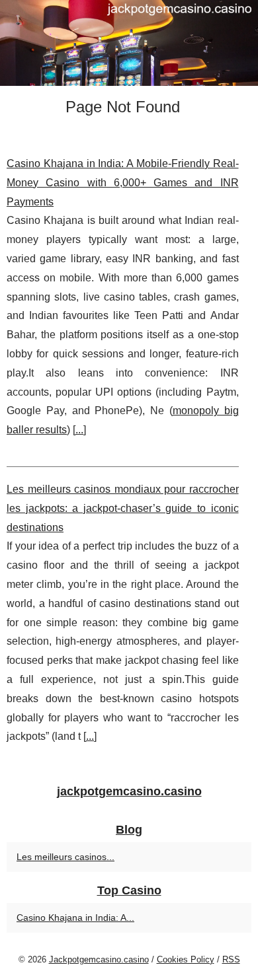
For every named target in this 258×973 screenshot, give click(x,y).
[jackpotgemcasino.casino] (129, 43)
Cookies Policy (185, 959)
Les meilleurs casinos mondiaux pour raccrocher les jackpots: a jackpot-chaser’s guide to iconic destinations (123, 508)
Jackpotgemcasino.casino (99, 959)
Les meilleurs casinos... (65, 856)
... (79, 429)
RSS (231, 959)
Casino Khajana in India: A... (75, 917)
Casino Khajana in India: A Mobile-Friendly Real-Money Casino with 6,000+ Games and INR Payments (123, 182)
